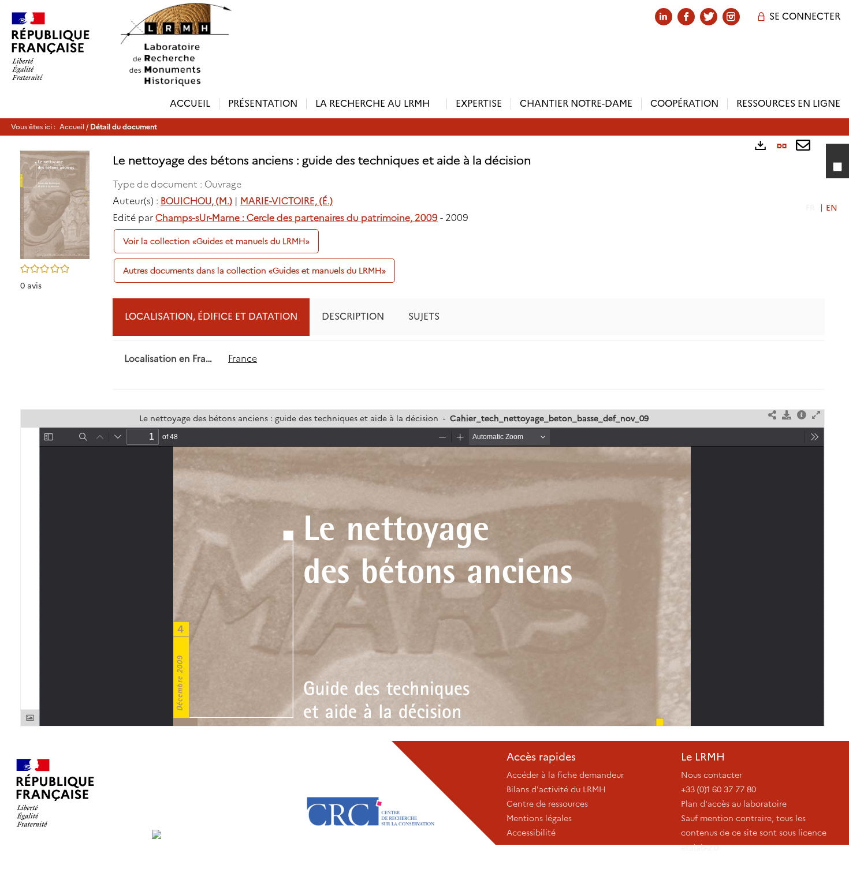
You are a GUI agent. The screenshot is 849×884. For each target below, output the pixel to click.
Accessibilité (531, 832)
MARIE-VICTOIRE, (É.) (286, 201)
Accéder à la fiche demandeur (565, 775)
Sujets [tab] (424, 316)
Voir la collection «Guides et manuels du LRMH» (216, 241)
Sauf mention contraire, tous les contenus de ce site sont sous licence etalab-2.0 (753, 832)
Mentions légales (539, 818)
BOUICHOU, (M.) (196, 201)
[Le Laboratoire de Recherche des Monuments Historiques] (223, 793)
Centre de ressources (547, 804)
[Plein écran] (816, 415)
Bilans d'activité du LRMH (556, 789)
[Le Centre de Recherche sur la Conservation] (370, 793)
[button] (55, 204)
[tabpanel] (468, 359)
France (242, 358)
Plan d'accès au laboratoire (734, 804)
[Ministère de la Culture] (76, 793)
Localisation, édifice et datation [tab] (211, 316)
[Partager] (772, 415)
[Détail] (802, 415)
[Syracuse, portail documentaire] (175, 44)
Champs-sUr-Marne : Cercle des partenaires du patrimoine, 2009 (296, 217)
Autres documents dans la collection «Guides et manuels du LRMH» (254, 270)
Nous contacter (711, 775)
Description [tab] (353, 316)
